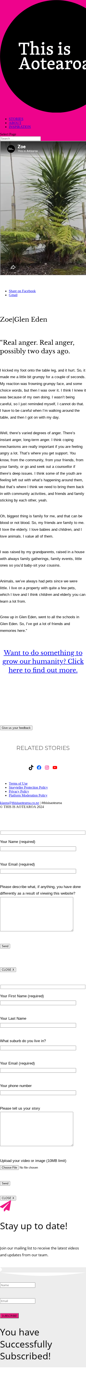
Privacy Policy (19, 791)
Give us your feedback (16, 727)
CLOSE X (8, 969)
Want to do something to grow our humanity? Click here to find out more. (43, 661)
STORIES (16, 119)
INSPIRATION (20, 127)
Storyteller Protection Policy (28, 787)
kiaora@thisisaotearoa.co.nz (19, 803)
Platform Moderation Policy (28, 795)
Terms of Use (18, 783)
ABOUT (15, 123)
